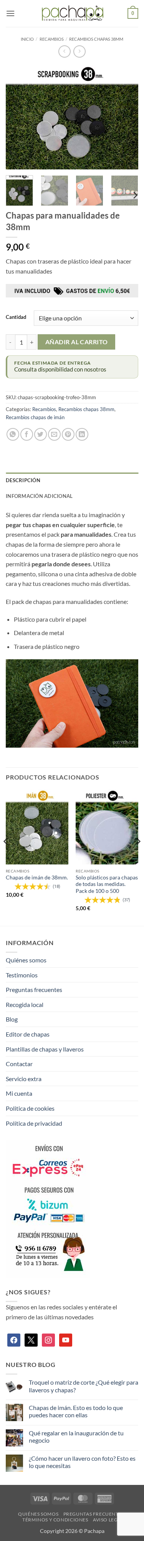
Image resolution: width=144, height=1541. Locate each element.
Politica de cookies (30, 1108)
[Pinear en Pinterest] (68, 434)
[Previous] (18, 117)
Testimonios (22, 975)
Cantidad (16, 317)
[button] (10, 13)
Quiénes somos (26, 960)
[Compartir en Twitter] (40, 434)
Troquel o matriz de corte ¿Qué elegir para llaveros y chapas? (83, 1385)
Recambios (52, 38)
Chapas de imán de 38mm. (37, 877)
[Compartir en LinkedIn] (82, 434)
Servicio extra (23, 1078)
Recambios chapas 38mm (96, 38)
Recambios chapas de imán (35, 417)
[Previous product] (79, 51)
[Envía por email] (54, 434)
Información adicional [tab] (39, 496)
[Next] (126, 117)
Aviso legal (108, 1520)
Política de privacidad (34, 1123)
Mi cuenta (19, 1093)
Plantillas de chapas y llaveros (45, 1049)
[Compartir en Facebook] (26, 434)
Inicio (27, 38)
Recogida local (24, 1004)
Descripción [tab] (23, 480)
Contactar (19, 1063)
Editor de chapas (28, 1034)
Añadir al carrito (76, 341)
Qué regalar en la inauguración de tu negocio (76, 1436)
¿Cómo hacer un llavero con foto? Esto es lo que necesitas (82, 1462)
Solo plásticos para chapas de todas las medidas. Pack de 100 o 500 (107, 884)
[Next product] (64, 51)
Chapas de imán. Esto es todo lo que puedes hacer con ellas (76, 1411)
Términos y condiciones (55, 1520)
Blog (12, 1019)
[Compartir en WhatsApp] (13, 434)
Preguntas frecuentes (34, 989)
